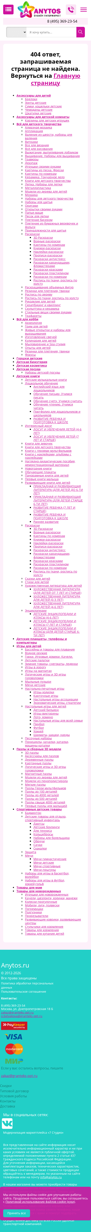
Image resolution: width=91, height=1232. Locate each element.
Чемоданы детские (38, 110)
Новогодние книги (38, 468)
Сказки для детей (37, 579)
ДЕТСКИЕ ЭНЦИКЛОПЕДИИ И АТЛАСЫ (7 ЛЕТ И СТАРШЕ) (54, 623)
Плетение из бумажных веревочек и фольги (51, 225)
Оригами (31, 206)
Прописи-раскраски (47, 255)
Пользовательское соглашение (23, 991)
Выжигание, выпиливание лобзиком (51, 152)
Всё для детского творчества (39, 124)
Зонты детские (35, 103)
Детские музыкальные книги (46, 380)
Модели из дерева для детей (46, 191)
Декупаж (31, 163)
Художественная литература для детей (53, 586)
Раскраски (32, 234)
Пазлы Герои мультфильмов (45, 788)
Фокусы (30, 355)
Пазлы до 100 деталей (41, 791)
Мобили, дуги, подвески (42, 905)
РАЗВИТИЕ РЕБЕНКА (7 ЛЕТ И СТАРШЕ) (54, 509)
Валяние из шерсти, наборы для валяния (48, 136)
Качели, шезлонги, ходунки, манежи (51, 898)
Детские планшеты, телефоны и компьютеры (42, 640)
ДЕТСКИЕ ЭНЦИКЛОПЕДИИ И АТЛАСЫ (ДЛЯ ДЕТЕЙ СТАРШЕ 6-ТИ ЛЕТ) (56, 631)
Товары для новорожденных (39, 891)
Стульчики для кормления (44, 927)
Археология (33, 323)
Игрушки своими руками (43, 166)
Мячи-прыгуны (44, 870)
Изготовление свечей (41, 337)
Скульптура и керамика (42, 309)
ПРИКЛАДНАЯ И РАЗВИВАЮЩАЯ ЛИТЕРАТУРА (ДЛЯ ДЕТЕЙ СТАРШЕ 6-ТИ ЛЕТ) (58, 500)
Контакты (7, 1101)
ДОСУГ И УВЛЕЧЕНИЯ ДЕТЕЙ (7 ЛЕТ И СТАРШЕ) (56, 438)
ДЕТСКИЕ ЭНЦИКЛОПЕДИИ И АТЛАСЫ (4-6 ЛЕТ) (54, 615)
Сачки (37, 845)
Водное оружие (36, 653)
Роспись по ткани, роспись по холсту (55, 282)
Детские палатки (37, 660)
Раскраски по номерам (50, 277)
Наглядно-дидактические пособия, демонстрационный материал (50, 463)
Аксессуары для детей (34, 95)
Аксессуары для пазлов (42, 756)
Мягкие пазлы (35, 785)
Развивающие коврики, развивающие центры (53, 921)
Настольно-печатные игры (44, 689)
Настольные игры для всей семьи (58, 720)
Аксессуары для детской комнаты (43, 117)
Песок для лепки (37, 216)
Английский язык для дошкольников (49, 388)
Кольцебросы (43, 834)
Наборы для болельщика (51, 838)
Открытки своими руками (43, 209)
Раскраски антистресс (49, 259)
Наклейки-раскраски (48, 252)
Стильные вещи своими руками (48, 312)
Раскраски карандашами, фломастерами (51, 264)
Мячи (29, 856)
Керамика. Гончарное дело (45, 177)
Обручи (39, 841)
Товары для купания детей (44, 934)
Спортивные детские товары (39, 809)
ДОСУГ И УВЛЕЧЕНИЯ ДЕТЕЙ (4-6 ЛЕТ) (57, 431)
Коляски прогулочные (41, 902)
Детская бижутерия (32, 362)
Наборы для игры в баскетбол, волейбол (47, 875)
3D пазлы (32, 753)
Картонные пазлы (38, 763)
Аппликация (34, 131)
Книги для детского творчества (48, 181)
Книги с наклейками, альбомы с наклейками (48, 456)
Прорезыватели (36, 916)
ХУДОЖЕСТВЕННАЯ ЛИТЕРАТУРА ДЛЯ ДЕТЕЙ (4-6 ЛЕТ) (56, 605)
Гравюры (32, 159)
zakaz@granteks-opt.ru (19, 1075)
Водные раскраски (47, 241)
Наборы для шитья (38, 202)
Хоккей (38, 731)
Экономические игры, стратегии (57, 703)
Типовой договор (14, 1091)
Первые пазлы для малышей (46, 806)
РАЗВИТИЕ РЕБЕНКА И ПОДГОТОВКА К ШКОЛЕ (50, 420)
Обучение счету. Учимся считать (57, 401)
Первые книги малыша (42, 479)
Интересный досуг (38, 426)
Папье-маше (34, 213)
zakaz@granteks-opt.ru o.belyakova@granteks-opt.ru (21, 1014)
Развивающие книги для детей (47, 483)
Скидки (6, 1085)
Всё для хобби (27, 319)
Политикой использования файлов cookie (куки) (40, 1202)
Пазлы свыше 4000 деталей (45, 802)
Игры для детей (29, 646)
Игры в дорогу (35, 667)
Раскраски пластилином (51, 273)
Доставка (7, 1106)
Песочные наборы (38, 738)
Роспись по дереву (38, 294)
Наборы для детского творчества (49, 198)
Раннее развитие (46, 522)
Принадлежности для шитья (45, 230)
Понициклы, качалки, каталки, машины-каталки (47, 743)
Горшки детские (29, 358)
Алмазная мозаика (38, 127)
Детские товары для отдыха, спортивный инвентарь (45, 818)
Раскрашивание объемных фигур (49, 287)
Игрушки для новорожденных (46, 894)
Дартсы (38, 824)
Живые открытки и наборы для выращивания (47, 332)
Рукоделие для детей (40, 301)
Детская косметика (32, 365)
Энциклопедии (36, 610)
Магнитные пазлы (38, 774)
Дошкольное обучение (41, 383)
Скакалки (40, 848)
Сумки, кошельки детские (43, 106)
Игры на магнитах (38, 671)
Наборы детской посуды (42, 372)
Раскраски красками (48, 269)
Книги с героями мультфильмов (48, 451)
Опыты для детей (38, 348)
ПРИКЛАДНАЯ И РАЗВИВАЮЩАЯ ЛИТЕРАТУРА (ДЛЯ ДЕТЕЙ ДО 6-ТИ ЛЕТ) (58, 489)
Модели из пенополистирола (46, 781)
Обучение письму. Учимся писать (52, 395)
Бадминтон (33, 813)
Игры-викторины (46, 713)
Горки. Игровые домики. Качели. (49, 657)
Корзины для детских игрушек (47, 120)
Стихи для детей (37, 582)
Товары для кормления (42, 930)
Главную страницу (55, 79)
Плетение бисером (38, 220)
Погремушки (34, 909)
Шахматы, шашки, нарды (51, 735)
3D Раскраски (43, 238)
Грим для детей (36, 326)
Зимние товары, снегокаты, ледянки (51, 664)
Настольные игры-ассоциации (55, 699)
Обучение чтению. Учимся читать (53, 406)
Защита (30, 852)
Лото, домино (43, 717)
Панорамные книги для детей (47, 475)
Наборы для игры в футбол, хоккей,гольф (45, 882)
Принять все (16, 1213)
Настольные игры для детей (45, 706)
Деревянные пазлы (39, 760)
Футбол (38, 728)
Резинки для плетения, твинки (47, 291)
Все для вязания (37, 145)
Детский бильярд (46, 710)
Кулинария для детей (40, 340)
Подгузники (33, 912)
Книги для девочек (38, 443)
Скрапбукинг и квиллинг (43, 305)
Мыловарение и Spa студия (45, 344)
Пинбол (38, 724)
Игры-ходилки (43, 692)
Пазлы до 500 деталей (41, 799)
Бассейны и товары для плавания (50, 649)
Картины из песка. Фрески (44, 170)
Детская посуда (28, 369)
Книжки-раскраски (47, 248)
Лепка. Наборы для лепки (43, 184)
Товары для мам (29, 887)
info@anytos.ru (51, 1177)
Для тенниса (42, 831)
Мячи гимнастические (49, 859)
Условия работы (13, 1096)
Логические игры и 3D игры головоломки (45, 676)
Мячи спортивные (47, 866)
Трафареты (33, 316)
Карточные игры (45, 696)
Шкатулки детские (38, 113)
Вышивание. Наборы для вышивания (52, 156)
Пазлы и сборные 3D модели (39, 749)
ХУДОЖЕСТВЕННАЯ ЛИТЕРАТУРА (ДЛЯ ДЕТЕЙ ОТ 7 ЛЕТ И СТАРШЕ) (57, 591)
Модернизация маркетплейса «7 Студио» (33, 1133)
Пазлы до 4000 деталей (42, 795)
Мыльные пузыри (38, 682)
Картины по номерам (41, 174)
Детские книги (28, 376)
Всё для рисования (39, 149)
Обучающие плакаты (40, 472)
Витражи (31, 142)
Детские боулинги (46, 827)
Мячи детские (35, 685)
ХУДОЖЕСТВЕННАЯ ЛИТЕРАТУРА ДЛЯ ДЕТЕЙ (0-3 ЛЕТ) (56, 598)
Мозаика (31, 195)
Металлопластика (38, 188)
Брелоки (31, 99)
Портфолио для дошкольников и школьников (56, 413)
